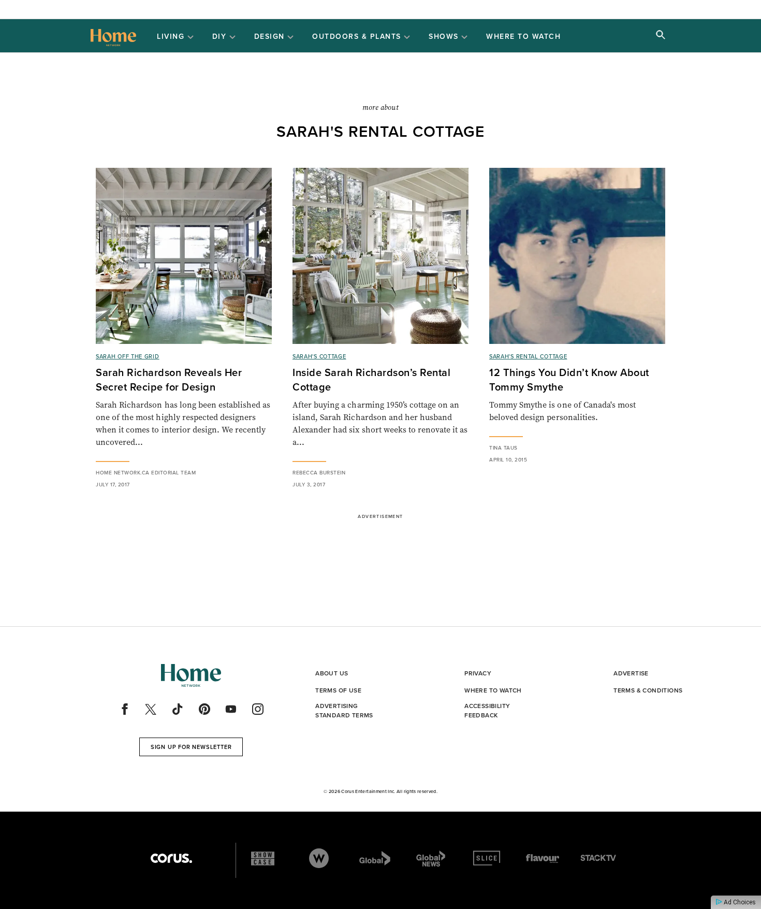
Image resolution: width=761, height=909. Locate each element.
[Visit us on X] (151, 709)
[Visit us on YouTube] (231, 709)
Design (271, 36)
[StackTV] (598, 858)
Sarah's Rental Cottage (528, 356)
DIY (220, 36)
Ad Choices (739, 902)
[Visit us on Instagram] (258, 709)
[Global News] (430, 858)
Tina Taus (503, 448)
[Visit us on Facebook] (124, 709)
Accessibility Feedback (487, 710)
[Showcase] (262, 858)
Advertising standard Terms (344, 710)
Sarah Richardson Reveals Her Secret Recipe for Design (169, 380)
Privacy (477, 673)
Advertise (631, 673)
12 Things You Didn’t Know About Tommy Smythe (569, 380)
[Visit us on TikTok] (177, 709)
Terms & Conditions (647, 690)
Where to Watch (523, 36)
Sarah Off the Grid (127, 356)
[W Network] (319, 858)
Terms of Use (338, 690)
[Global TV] (374, 858)
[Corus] (171, 858)
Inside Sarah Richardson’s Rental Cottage (371, 380)
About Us (331, 673)
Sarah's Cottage (319, 356)
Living (172, 36)
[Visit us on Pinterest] (204, 709)
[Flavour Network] (542, 858)
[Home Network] (113, 36)
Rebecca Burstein (318, 473)
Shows (445, 36)
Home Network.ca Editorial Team (146, 473)
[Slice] (486, 858)
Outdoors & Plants (358, 36)
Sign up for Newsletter (191, 747)
